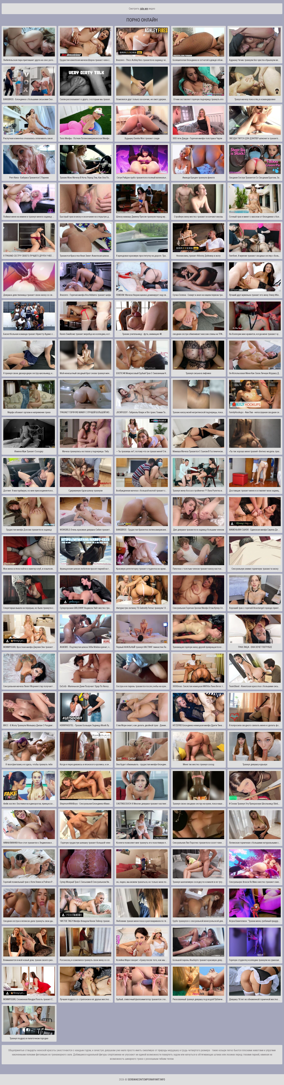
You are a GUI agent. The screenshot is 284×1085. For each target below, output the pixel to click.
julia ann (144, 8)
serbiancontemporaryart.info (146, 1079)
